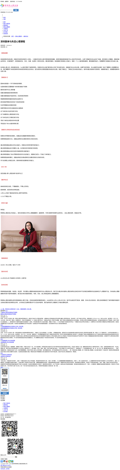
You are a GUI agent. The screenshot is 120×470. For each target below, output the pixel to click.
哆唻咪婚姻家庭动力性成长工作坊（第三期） (12, 328)
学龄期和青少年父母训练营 (7, 342)
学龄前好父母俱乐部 (6, 356)
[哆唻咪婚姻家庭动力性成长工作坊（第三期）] (12, 326)
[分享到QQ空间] (12, 461)
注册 (4, 19)
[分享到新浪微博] (7, 461)
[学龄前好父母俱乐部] (6, 354)
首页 (4, 22)
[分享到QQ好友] (4, 461)
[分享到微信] (9, 461)
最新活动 (26, 36)
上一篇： (8, 309)
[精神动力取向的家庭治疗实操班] (9, 312)
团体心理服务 (18, 36)
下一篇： (23, 309)
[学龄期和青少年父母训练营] (8, 340)
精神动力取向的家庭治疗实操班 (8, 314)
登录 (4, 17)
